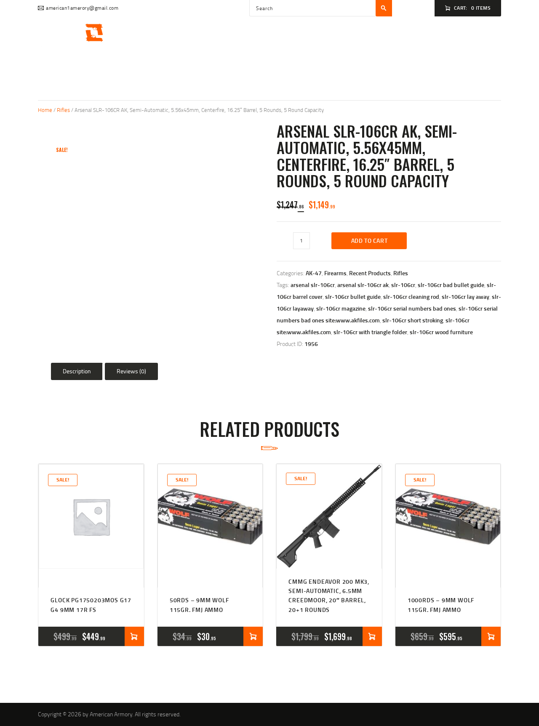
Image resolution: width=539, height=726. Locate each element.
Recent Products (370, 273)
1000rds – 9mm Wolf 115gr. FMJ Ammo (441, 604)
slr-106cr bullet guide (353, 297)
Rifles (63, 110)
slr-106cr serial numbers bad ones (412, 308)
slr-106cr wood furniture (441, 332)
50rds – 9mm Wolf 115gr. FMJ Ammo (199, 604)
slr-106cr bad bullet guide (451, 285)
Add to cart (369, 241)
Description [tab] (77, 371)
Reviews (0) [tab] (131, 371)
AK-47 (314, 273)
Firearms (335, 273)
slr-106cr (403, 285)
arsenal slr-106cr (313, 285)
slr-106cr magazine (341, 308)
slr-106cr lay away (465, 297)
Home (45, 110)
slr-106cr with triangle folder (370, 332)
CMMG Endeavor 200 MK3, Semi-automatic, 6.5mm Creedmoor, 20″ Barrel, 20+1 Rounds (328, 595)
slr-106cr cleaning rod (411, 297)
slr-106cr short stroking (412, 320)
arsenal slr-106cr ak (363, 285)
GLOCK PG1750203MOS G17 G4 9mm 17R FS (91, 604)
